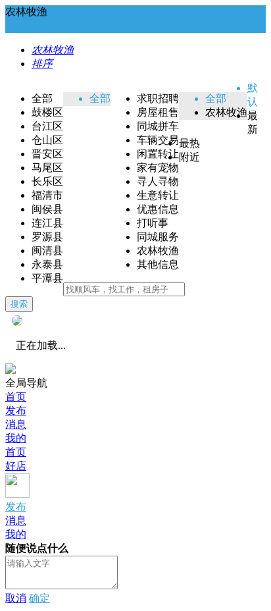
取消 (15, 598)
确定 (39, 598)
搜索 (19, 304)
